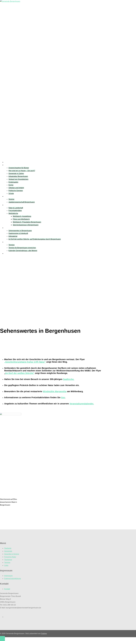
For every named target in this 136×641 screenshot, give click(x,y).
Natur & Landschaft (15, 208)
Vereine (7, 196)
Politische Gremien (15, 191)
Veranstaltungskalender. (81, 403)
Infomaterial (12, 236)
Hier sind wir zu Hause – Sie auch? (21, 171)
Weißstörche (13, 213)
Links (6, 253)
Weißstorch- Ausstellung (22, 216)
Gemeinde (8, 165)
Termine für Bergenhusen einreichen (22, 248)
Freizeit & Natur (10, 205)
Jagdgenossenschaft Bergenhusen (21, 202)
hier (63, 397)
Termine (7, 242)
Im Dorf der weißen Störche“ (19, 373)
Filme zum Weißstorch (21, 219)
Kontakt (7, 589)
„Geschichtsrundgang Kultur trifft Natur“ (25, 362)
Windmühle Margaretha (54, 391)
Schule (11, 193)
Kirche (10, 185)
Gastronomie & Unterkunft (18, 233)
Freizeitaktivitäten (15, 210)
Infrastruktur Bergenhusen (18, 176)
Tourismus (8, 228)
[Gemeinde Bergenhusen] (10, 1)
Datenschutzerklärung (12, 578)
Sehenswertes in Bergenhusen (20, 231)
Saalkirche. (68, 379)
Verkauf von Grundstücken (18, 179)
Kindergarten (13, 182)
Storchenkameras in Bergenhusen (25, 225)
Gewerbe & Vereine (11, 554)
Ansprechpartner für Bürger (18, 168)
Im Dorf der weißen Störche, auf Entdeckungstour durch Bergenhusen (34, 239)
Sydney (44, 633)
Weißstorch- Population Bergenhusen (27, 222)
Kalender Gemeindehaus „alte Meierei (22, 250)
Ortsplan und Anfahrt (16, 188)
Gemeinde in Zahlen (16, 173)
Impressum (8, 576)
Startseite (7, 162)
